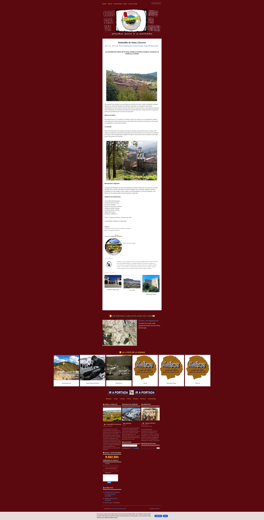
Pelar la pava (145, 383)
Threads (123, 398)
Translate (136, 448)
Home (104, 4)
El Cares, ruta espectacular (148, 321)
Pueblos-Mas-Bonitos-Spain (151, 46)
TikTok (129, 398)
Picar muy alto (197, 383)
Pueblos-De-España (138, 46)
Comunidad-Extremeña (127, 46)
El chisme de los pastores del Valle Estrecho (92, 383)
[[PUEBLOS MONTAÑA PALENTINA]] (112, 421)
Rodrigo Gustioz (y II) (119, 383)
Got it (165, 515)
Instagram (136, 398)
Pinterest (144, 398)
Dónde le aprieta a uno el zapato (171, 383)
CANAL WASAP (132, 4)
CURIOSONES (118, 4)
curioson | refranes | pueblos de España (118, 508)
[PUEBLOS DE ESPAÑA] (131, 420)
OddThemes (157, 508)
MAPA (125, 4)
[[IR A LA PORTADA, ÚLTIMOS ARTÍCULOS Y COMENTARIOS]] (132, 394)
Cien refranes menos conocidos (66, 383)
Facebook (109, 398)
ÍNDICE (110, 4)
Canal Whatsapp (152, 398)
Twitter (116, 398)
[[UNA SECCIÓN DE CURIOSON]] (150, 420)
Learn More (158, 515)
